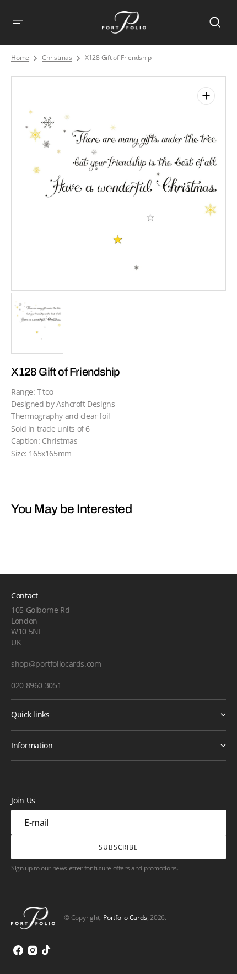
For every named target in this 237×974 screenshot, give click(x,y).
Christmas (57, 57)
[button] (18, 22)
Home (20, 57)
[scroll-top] (213, 950)
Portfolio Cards (125, 917)
